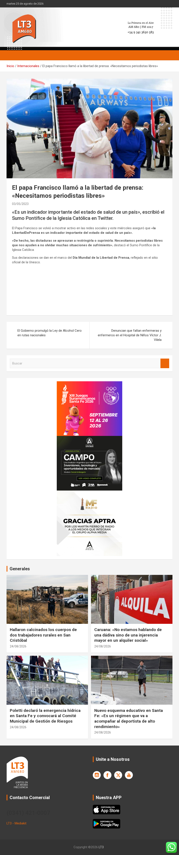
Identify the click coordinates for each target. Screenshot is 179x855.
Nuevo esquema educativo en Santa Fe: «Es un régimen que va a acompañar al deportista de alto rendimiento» (128, 718)
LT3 (101, 847)
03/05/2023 (20, 204)
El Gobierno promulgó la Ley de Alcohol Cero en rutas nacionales (49, 333)
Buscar (164, 363)
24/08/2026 (18, 646)
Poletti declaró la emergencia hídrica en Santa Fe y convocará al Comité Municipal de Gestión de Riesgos (45, 716)
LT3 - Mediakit (16, 823)
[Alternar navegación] (12, 55)
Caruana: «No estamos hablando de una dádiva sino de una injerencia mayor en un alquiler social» (128, 635)
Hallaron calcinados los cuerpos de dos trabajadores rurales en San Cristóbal (43, 635)
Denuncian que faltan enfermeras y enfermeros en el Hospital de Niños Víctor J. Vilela (130, 335)
